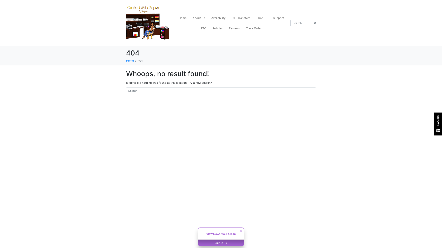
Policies (218, 28)
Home (182, 18)
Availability (218, 18)
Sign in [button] (219, 242)
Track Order (253, 28)
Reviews (234, 28)
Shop (260, 18)
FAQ (203, 28)
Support (278, 18)
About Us (199, 18)
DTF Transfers (241, 18)
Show (438, 124)
